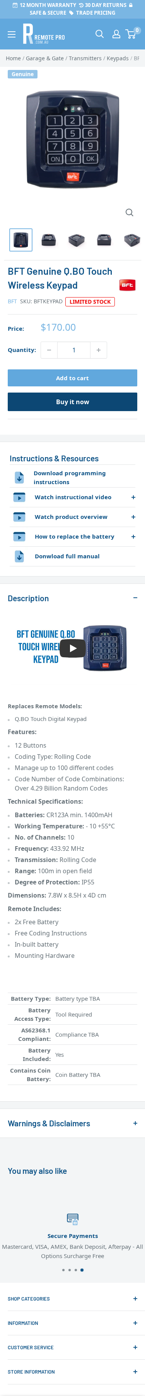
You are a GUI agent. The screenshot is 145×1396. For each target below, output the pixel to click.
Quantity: (22, 350)
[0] (131, 34)
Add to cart (72, 378)
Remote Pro (23, 1089)
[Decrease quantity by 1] (49, 350)
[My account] (116, 34)
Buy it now (72, 402)
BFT (12, 301)
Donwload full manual (67, 556)
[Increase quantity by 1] (98, 350)
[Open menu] (11, 34)
